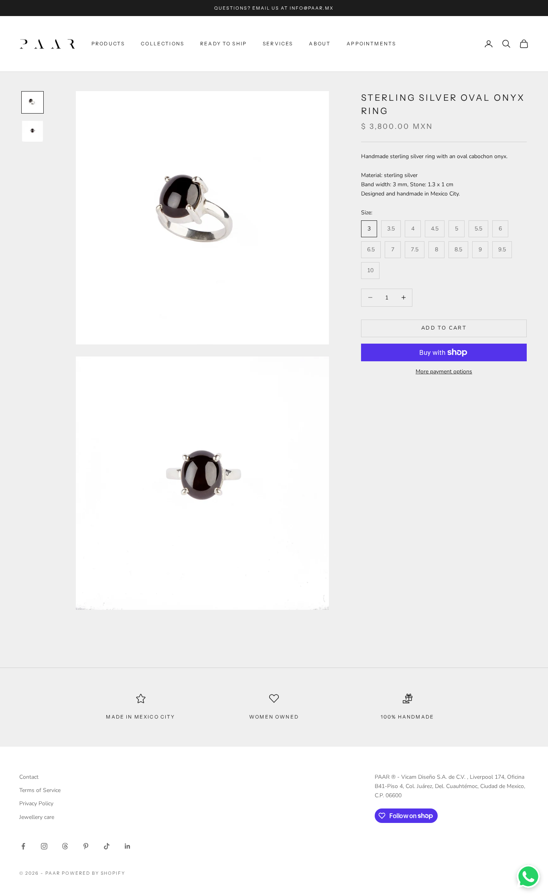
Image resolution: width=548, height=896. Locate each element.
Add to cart (444, 328)
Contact (29, 777)
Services (278, 44)
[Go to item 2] (32, 131)
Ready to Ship (223, 44)
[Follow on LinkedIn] (128, 846)
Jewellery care (36, 817)
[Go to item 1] (32, 102)
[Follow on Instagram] (44, 846)
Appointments (371, 44)
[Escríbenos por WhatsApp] (528, 876)
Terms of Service (40, 790)
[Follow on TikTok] (107, 846)
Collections (162, 44)
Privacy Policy (36, 803)
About (320, 44)
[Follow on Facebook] (23, 846)
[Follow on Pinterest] (86, 846)
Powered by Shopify (94, 873)
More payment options (444, 371)
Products (108, 44)
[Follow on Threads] (65, 846)
